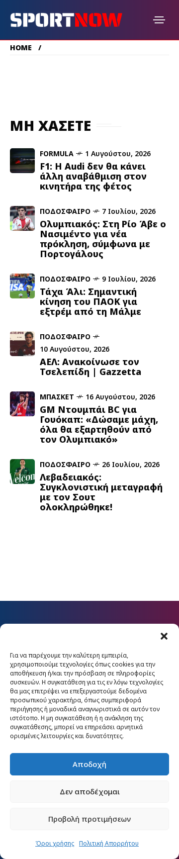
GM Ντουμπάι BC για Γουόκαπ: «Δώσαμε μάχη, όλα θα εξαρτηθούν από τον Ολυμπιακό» (99, 424)
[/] (159, 20)
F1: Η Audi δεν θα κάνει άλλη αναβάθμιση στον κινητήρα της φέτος (93, 176)
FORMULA (57, 153)
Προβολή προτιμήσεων (89, 819)
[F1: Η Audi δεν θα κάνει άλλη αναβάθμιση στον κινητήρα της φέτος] (22, 160)
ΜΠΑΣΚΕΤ (57, 396)
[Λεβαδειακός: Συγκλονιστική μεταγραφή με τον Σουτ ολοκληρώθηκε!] (22, 471)
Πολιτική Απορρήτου (109, 843)
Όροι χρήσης (54, 843)
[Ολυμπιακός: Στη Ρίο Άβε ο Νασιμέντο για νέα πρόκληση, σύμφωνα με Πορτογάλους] (22, 218)
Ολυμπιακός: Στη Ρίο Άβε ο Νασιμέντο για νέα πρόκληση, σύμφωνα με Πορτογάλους (103, 239)
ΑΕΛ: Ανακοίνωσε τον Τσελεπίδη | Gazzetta (90, 367)
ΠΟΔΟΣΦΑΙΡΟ (65, 211)
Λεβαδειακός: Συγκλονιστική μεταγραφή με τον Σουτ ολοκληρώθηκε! (101, 492)
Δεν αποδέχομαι (90, 791)
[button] (164, 636)
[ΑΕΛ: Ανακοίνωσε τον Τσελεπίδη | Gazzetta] (22, 343)
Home (21, 47)
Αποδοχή (89, 764)
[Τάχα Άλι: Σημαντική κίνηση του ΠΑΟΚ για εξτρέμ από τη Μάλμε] (22, 286)
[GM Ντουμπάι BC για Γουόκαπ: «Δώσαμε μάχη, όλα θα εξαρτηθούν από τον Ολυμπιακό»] (22, 403)
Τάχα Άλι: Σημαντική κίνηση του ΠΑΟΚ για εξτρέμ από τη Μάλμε (90, 301)
